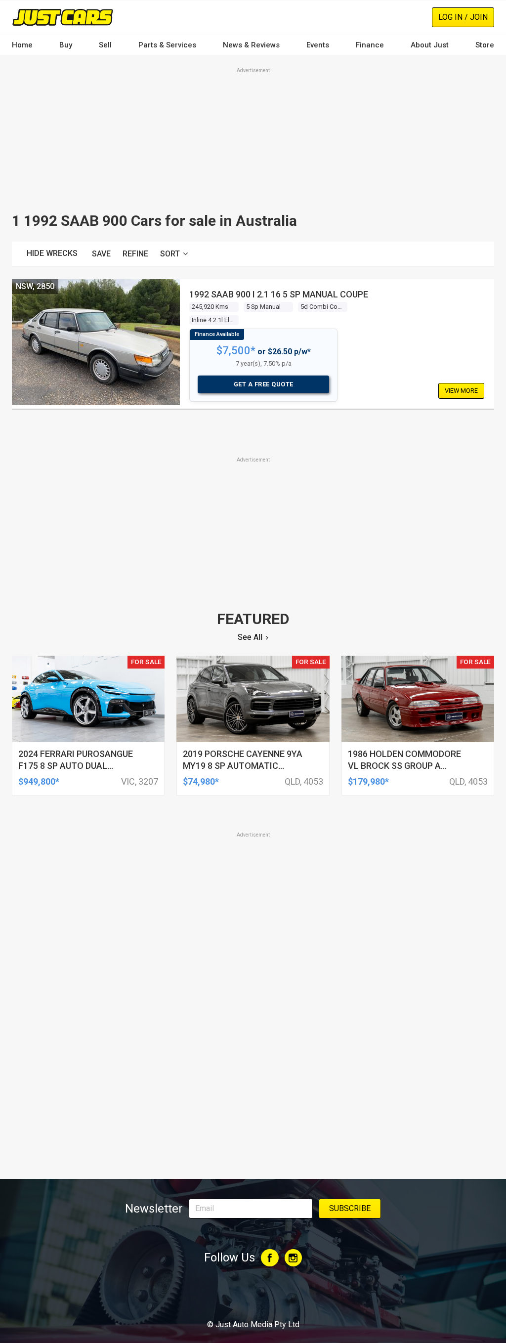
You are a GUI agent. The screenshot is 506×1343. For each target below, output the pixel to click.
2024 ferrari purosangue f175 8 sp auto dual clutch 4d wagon (75, 766)
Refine (135, 253)
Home (22, 45)
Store (484, 45)
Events (317, 45)
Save (101, 253)
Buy (65, 45)
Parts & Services (167, 45)
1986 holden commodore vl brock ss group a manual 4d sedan (404, 766)
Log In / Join (463, 17)
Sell (105, 45)
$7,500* (235, 350)
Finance (370, 45)
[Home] (62, 17)
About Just (430, 45)
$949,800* (38, 781)
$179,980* (368, 781)
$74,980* (201, 781)
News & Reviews (251, 45)
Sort (170, 253)
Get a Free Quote (264, 384)
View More (461, 390)
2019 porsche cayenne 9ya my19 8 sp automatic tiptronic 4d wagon (242, 766)
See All (250, 637)
